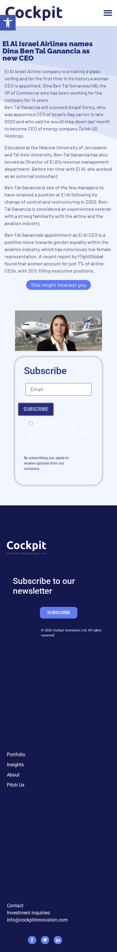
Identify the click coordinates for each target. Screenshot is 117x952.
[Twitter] (45, 940)
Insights (15, 765)
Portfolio (16, 754)
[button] (8, 22)
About (13, 775)
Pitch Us (15, 785)
